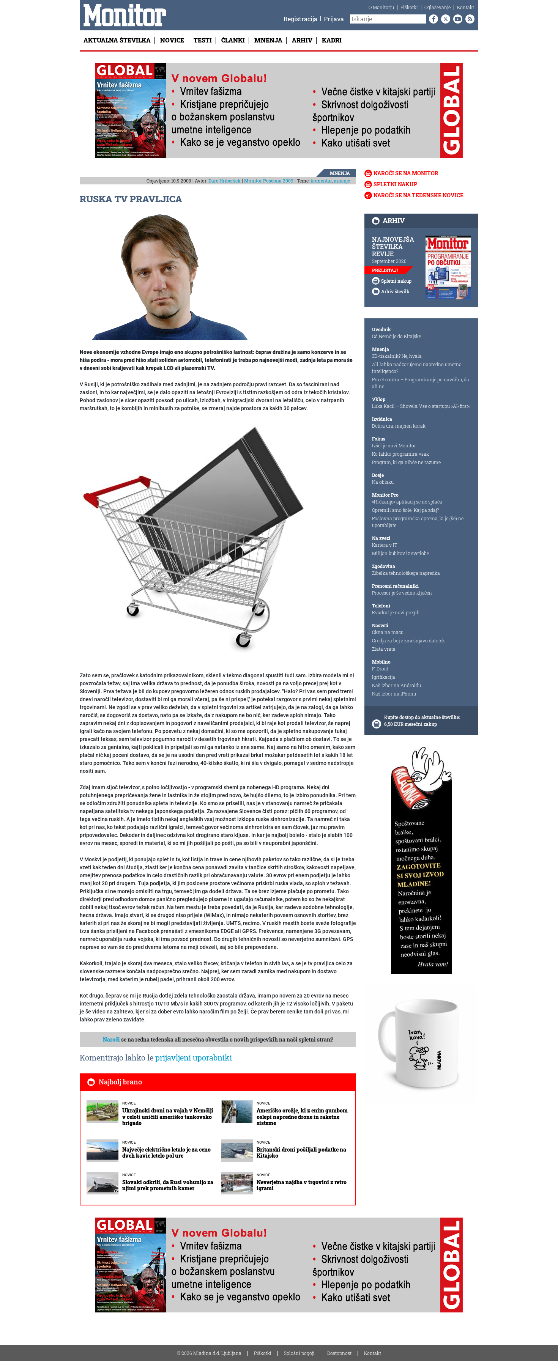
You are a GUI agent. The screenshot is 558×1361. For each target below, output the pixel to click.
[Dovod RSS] (468, 19)
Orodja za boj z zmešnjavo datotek (408, 640)
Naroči (111, 1039)
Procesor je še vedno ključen (402, 593)
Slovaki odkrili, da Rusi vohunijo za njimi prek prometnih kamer (167, 1185)
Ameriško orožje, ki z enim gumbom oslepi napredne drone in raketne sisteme (302, 1117)
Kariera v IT (384, 545)
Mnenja (268, 40)
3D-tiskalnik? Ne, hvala (397, 356)
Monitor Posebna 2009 (268, 181)
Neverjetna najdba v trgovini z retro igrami (302, 1185)
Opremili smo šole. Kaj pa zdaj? (405, 510)
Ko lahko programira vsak (400, 454)
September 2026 (389, 261)
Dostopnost (339, 1353)
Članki (233, 40)
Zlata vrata (384, 649)
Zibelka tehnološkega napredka (406, 573)
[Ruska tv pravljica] (193, 542)
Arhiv (302, 40)
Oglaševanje (437, 7)
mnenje (342, 181)
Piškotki (409, 7)
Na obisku (383, 482)
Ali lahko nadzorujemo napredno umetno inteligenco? (417, 367)
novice (129, 1103)
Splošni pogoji (299, 1353)
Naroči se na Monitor (406, 173)
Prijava (334, 19)
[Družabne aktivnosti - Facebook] (432, 19)
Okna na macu (388, 632)
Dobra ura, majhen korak (399, 426)
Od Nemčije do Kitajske (396, 336)
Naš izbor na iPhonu (394, 694)
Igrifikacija (383, 677)
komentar (321, 181)
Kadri (332, 40)
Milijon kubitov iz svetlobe (400, 553)
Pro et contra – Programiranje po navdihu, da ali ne (420, 382)
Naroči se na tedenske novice (418, 195)
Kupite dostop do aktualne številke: (422, 717)
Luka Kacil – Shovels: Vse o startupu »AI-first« (421, 406)
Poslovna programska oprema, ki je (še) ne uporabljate (417, 521)
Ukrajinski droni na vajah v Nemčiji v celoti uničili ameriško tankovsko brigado (167, 1117)
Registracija (300, 19)
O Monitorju (381, 7)
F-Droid (380, 669)
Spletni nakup (395, 184)
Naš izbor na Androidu (396, 685)
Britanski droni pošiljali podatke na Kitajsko (301, 1153)
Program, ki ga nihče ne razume (406, 462)
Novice (172, 40)
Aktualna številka (117, 40)
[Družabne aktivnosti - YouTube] (456, 19)
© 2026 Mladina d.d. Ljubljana (209, 1353)
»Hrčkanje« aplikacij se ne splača (407, 502)
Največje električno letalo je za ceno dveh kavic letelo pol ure (166, 1153)
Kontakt (465, 7)
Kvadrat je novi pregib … (398, 612)
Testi (203, 40)
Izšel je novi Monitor (394, 445)
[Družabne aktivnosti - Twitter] (444, 19)
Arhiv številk (395, 291)
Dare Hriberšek (224, 181)
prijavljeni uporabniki (193, 1057)
